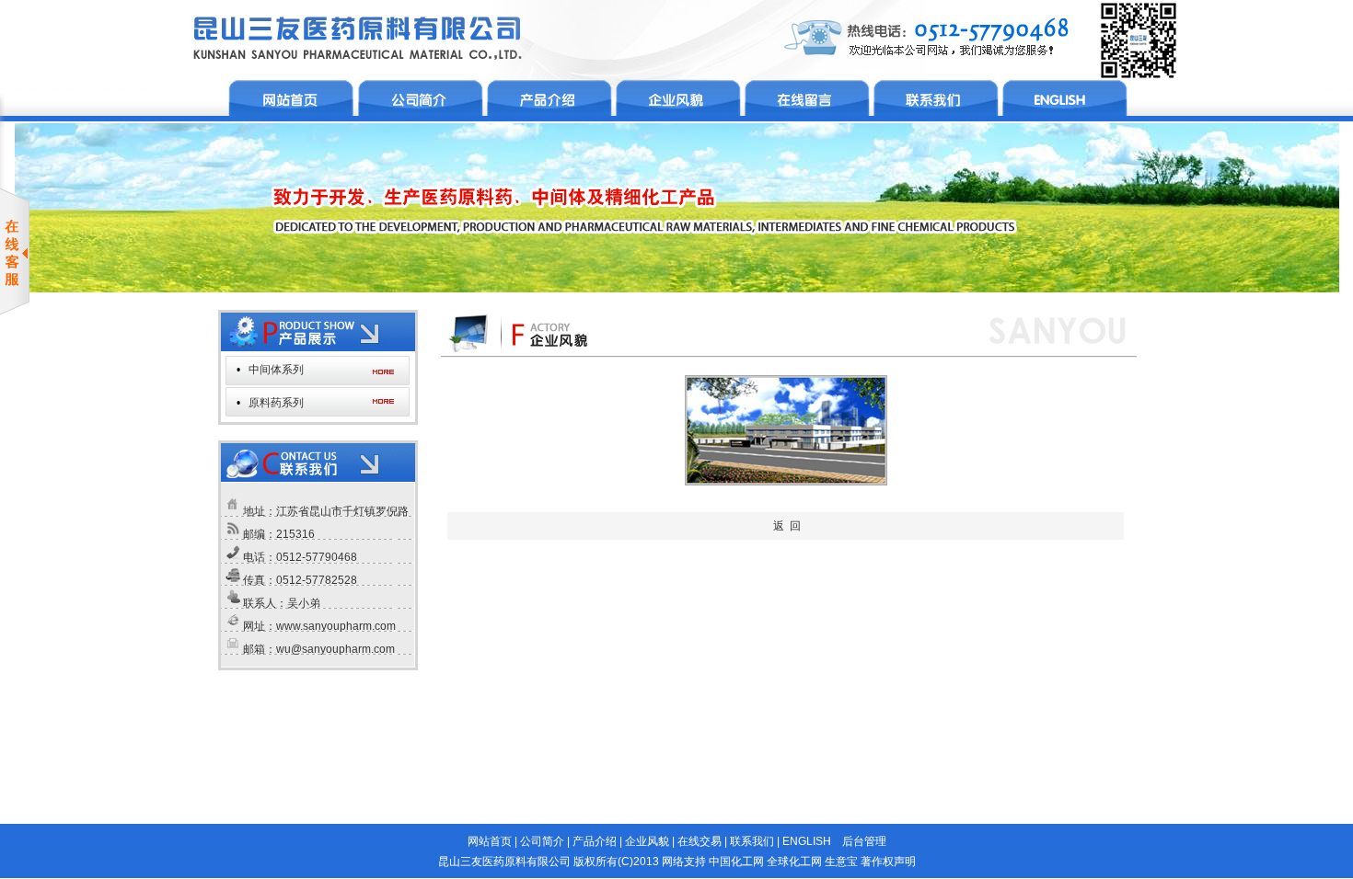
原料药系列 (276, 402)
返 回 (787, 525)
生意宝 (841, 861)
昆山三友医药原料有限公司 (504, 861)
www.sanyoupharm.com (336, 626)
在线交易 (699, 841)
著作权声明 (888, 861)
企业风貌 (647, 841)
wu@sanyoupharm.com (335, 649)
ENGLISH (806, 841)
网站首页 (490, 841)
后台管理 (864, 841)
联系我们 (752, 841)
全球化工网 (794, 861)
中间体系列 (276, 369)
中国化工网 (736, 861)
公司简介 (542, 841)
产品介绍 (594, 841)
